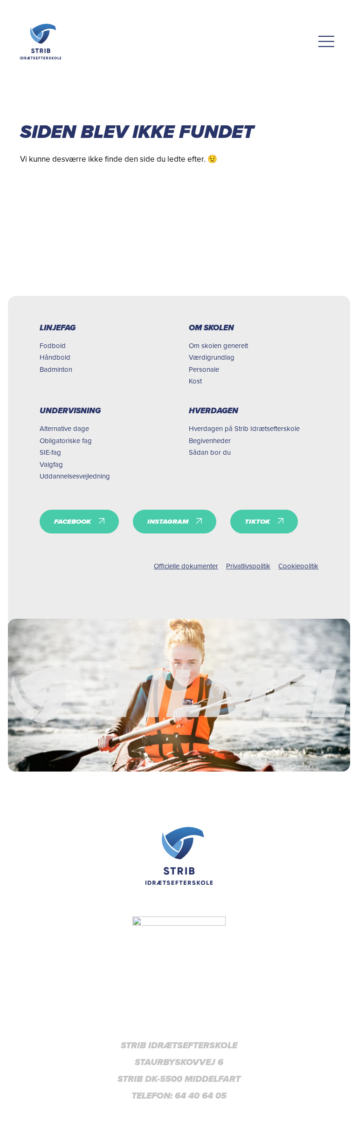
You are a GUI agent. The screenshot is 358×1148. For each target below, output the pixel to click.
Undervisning (70, 411)
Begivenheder (210, 440)
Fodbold (53, 345)
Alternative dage (64, 428)
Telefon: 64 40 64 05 (179, 1095)
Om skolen (211, 328)
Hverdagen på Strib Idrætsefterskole (244, 428)
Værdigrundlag (211, 357)
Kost (195, 381)
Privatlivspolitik (248, 566)
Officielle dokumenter (186, 566)
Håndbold (55, 357)
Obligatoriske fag (66, 440)
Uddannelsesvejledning (75, 476)
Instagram (167, 521)
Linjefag (58, 328)
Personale (204, 369)
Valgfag (51, 464)
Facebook (72, 521)
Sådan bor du (210, 452)
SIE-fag (50, 452)
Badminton (56, 369)
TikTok (257, 521)
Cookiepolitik (298, 566)
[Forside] (179, 856)
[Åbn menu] (326, 42)
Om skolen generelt (218, 345)
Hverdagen (213, 411)
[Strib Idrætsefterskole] (41, 42)
